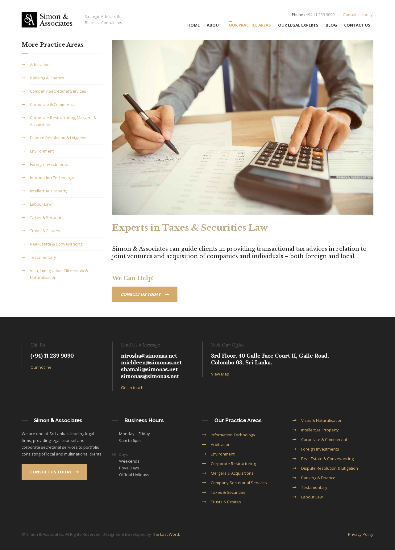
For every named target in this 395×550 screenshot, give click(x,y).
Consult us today (141, 294)
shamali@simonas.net (149, 369)
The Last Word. (166, 534)
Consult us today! (358, 14)
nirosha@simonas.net (149, 355)
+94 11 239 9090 (320, 14)
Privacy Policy (360, 534)
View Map (220, 374)
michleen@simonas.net (151, 362)
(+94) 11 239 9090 (52, 355)
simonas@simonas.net (150, 376)
